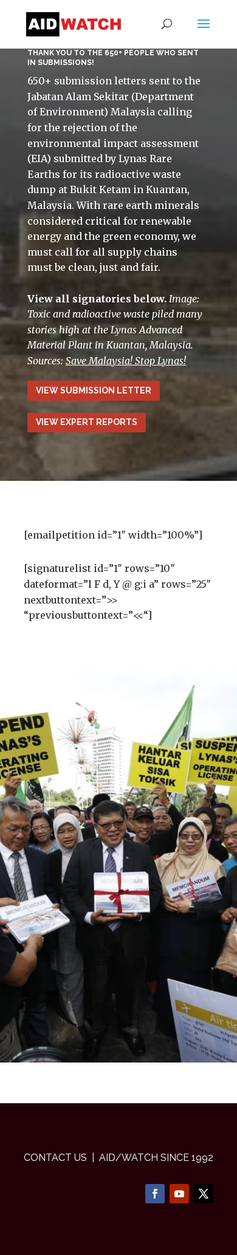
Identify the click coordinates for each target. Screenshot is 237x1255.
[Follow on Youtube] (179, 1193)
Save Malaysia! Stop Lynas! (126, 361)
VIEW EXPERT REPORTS (86, 422)
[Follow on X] (203, 1193)
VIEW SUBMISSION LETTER (93, 390)
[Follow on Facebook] (155, 1193)
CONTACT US (55, 1157)
